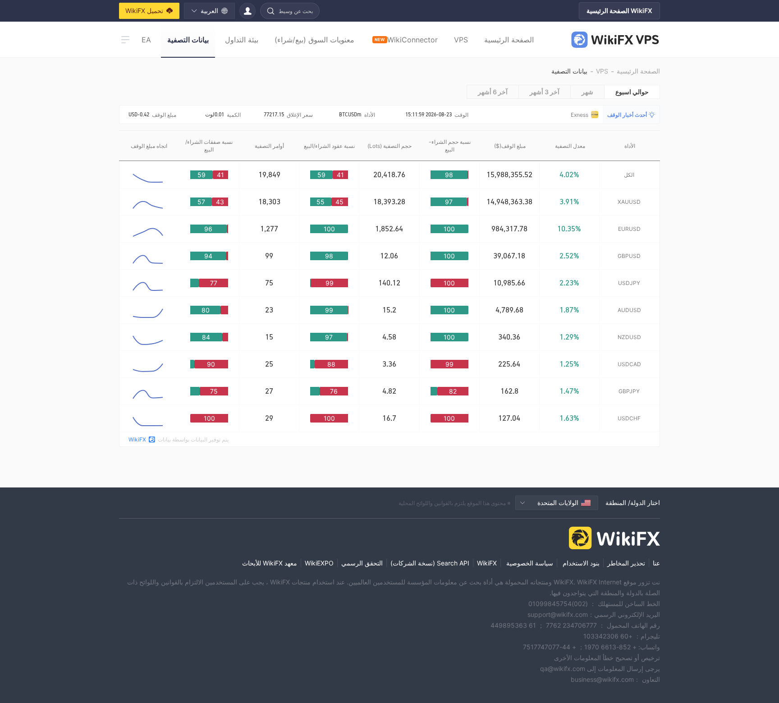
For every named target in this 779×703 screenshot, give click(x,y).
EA (146, 39)
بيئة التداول (241, 39)
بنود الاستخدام (580, 563)
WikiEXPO (319, 563)
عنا (656, 563)
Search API (453, 563)
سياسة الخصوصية (528, 563)
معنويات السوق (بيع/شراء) (314, 39)
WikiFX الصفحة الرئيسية (619, 10)
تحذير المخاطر (626, 563)
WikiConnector (406, 39)
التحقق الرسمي (362, 563)
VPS (461, 39)
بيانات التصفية (188, 39)
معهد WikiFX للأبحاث (269, 563)
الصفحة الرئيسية (509, 39)
